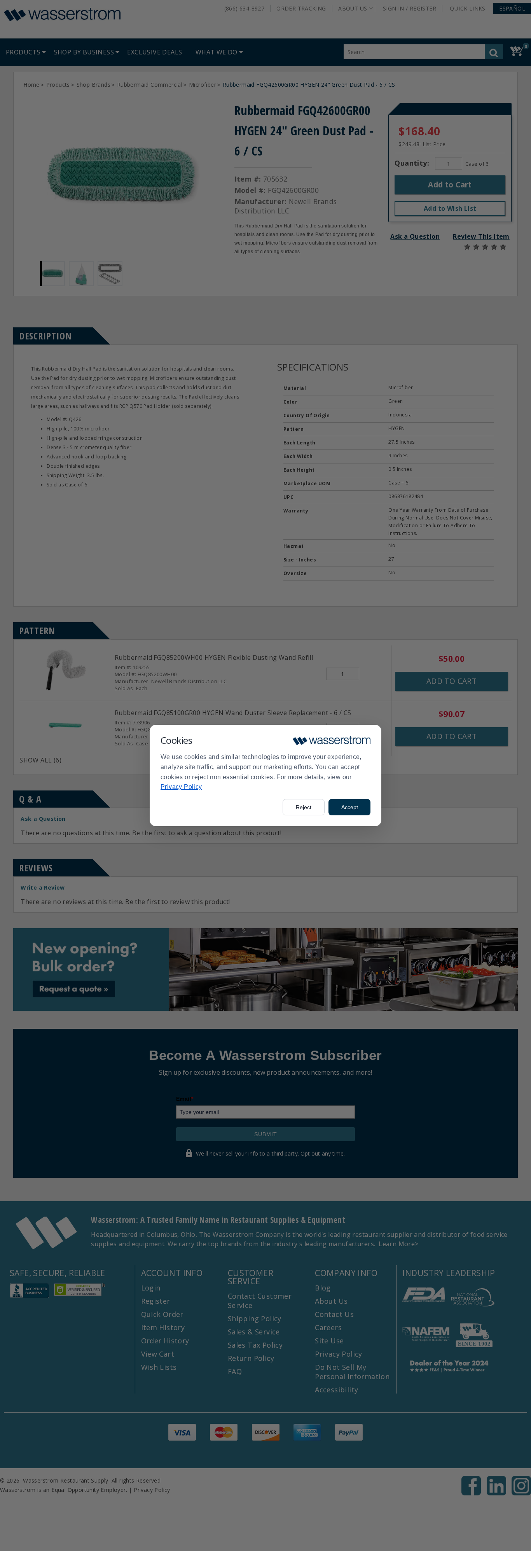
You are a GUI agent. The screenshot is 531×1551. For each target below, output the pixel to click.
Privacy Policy (181, 786)
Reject (303, 807)
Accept (349, 807)
